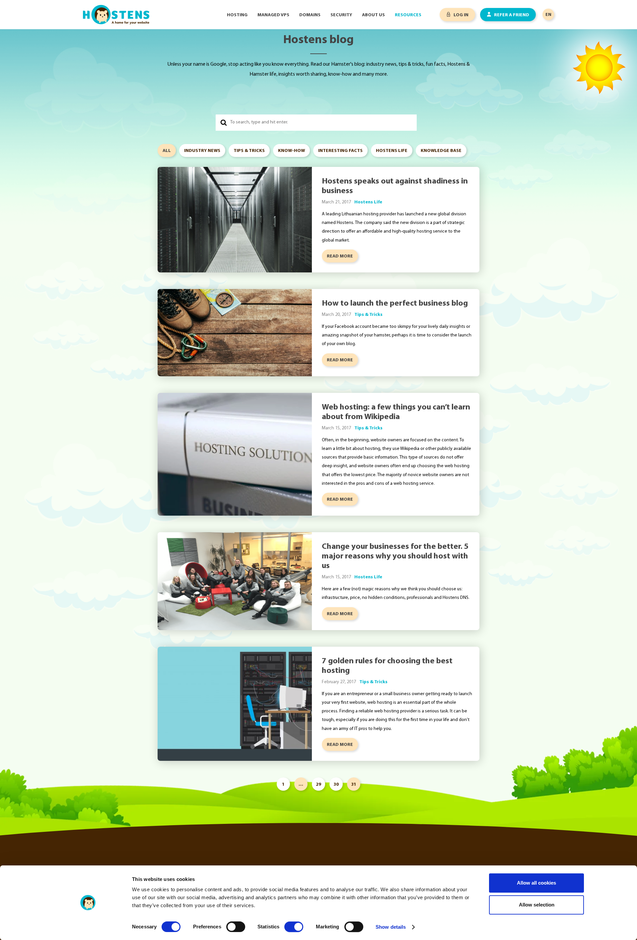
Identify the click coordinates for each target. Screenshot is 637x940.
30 (336, 784)
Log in (460, 15)
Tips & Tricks (249, 150)
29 (318, 784)
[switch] (235, 926)
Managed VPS (273, 15)
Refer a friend (511, 15)
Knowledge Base (441, 150)
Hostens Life (391, 150)
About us (373, 15)
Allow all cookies (536, 883)
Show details (391, 927)
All (167, 150)
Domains (309, 15)
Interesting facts (340, 150)
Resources (408, 15)
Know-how (291, 150)
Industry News (202, 150)
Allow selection (536, 904)
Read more (340, 256)
